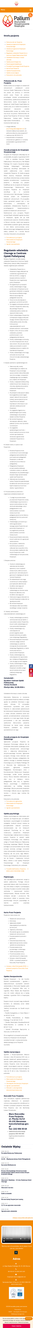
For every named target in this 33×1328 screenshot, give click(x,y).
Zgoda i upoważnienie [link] (13, 244)
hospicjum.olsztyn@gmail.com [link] (16, 1277)
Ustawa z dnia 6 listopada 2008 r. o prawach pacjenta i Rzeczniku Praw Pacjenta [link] (17, 968)
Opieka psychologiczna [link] (13, 62)
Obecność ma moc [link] (7, 1187)
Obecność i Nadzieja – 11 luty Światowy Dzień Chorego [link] (16, 1181)
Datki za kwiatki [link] (6, 1193)
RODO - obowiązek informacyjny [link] (18, 1311)
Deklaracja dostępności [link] (17, 1314)
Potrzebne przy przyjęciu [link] (14, 237)
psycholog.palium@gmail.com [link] (15, 129)
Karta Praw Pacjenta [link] (12, 68)
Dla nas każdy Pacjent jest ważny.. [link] (12, 1199)
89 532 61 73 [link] (12, 1271)
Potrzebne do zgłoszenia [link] (14, 801)
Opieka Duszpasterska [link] (13, 71)
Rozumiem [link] (28, 1318)
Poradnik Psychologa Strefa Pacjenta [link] (17, 66)
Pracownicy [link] (18, 1309)
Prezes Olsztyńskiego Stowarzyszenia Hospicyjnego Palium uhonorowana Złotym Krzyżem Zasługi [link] (15, 1172)
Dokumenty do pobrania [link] (13, 75)
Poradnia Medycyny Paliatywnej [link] (11, 1153)
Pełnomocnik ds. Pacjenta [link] (14, 42)
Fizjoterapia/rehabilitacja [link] (14, 64)
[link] (30, 15)
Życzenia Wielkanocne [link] (8, 1165)
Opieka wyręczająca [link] (12, 73)
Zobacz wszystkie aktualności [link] (23, 1218)
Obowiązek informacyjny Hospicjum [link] (17, 1083)
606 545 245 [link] (20, 1271)
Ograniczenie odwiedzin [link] (9, 1211)
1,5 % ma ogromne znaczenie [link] (11, 1205)
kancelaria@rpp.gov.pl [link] (19, 1125)
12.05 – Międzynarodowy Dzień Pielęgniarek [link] (15, 1159)
